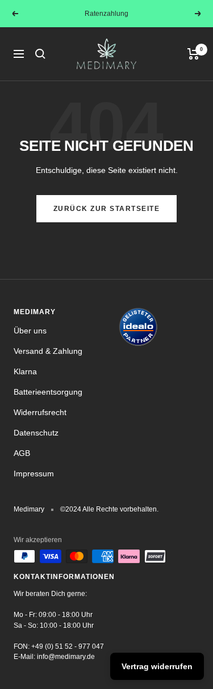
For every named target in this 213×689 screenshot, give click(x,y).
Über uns (30, 330)
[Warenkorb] (193, 54)
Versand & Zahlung (48, 351)
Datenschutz (36, 432)
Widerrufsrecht (40, 412)
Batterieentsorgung (48, 391)
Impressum (34, 473)
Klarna (25, 371)
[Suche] (40, 54)
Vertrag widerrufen (157, 666)
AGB (22, 453)
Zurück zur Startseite (106, 209)
